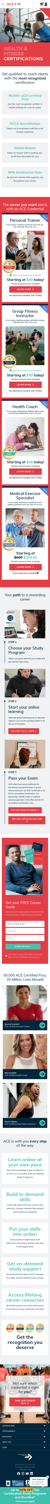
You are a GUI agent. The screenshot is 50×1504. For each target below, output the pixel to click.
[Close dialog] (48, 1489)
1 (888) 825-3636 (25, 1470)
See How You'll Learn (23, 731)
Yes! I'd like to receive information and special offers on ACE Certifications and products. (25, 955)
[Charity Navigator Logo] (18, 1483)
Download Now (22, 947)
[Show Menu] (3, 4)
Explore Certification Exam (27, 819)
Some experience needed (25, 573)
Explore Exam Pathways (24, 810)
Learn (24, 289)
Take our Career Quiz (25, 1402)
